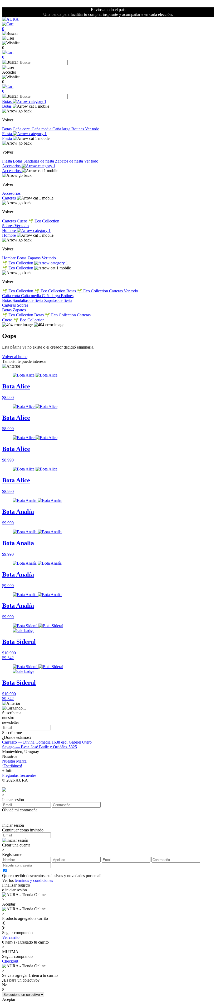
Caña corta (22, 129)
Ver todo (92, 129)
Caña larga (61, 129)
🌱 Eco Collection (43, 221)
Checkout (10, 961)
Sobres (8, 225)
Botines (78, 129)
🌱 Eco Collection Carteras (100, 291)
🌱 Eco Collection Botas (55, 291)
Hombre (9, 230)
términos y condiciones (34, 880)
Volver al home (14, 356)
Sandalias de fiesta (39, 161)
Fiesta (7, 133)
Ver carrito (10, 937)
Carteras (9, 198)
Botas (7, 101)
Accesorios (12, 166)
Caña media (42, 129)
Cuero (22, 221)
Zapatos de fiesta (69, 161)
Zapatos (34, 258)
